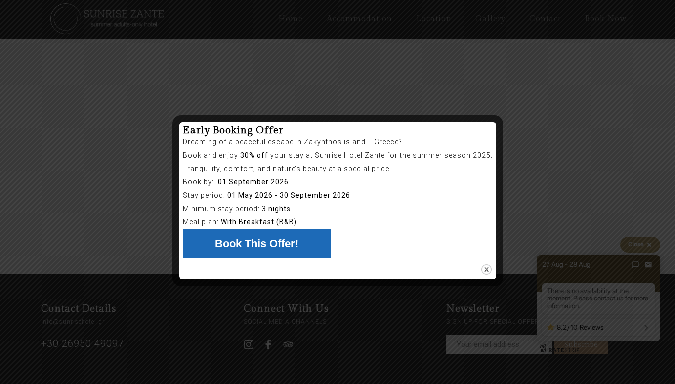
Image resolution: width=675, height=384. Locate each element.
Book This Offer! (256, 243)
